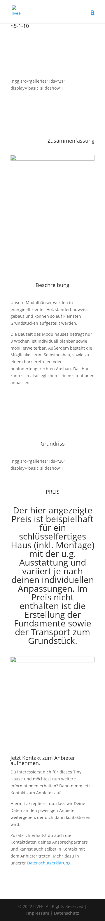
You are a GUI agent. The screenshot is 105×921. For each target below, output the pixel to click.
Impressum (37, 913)
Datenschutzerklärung (49, 863)
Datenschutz (66, 913)
